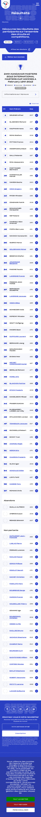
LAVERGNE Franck (17, 276)
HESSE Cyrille (15, 624)
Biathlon (18, 42)
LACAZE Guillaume (17, 691)
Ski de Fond (28, 42)
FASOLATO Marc (16, 583)
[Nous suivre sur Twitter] (14, 709)
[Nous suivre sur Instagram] (20, 709)
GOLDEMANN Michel (18, 249)
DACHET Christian (17, 577)
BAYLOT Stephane (17, 671)
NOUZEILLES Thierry (18, 604)
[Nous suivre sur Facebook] (7, 709)
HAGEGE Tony (15, 484)
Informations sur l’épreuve (16, 94)
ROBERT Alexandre (17, 677)
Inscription (20, 733)
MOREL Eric (14, 377)
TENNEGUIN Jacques (18, 423)
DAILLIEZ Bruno (16, 630)
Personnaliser (20, 810)
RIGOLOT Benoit (16, 570)
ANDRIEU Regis (16, 444)
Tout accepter (20, 799)
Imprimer (35, 103)
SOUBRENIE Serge (17, 590)
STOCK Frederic (16, 390)
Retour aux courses (16, 57)
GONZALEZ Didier (17, 470)
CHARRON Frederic (17, 457)
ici (7, 745)
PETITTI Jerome (16, 684)
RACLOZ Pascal (16, 557)
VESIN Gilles (15, 303)
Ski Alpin (8, 42)
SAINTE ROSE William (18, 657)
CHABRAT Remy (16, 644)
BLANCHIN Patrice (17, 383)
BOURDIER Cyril (16, 651)
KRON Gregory (16, 189)
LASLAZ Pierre (16, 543)
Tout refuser (20, 804)
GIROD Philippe (16, 563)
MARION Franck (16, 597)
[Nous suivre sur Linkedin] (34, 709)
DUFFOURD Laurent (18, 336)
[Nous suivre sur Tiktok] (27, 709)
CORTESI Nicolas (17, 664)
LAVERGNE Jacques (18, 296)
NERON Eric (14, 450)
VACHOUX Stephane (18, 637)
